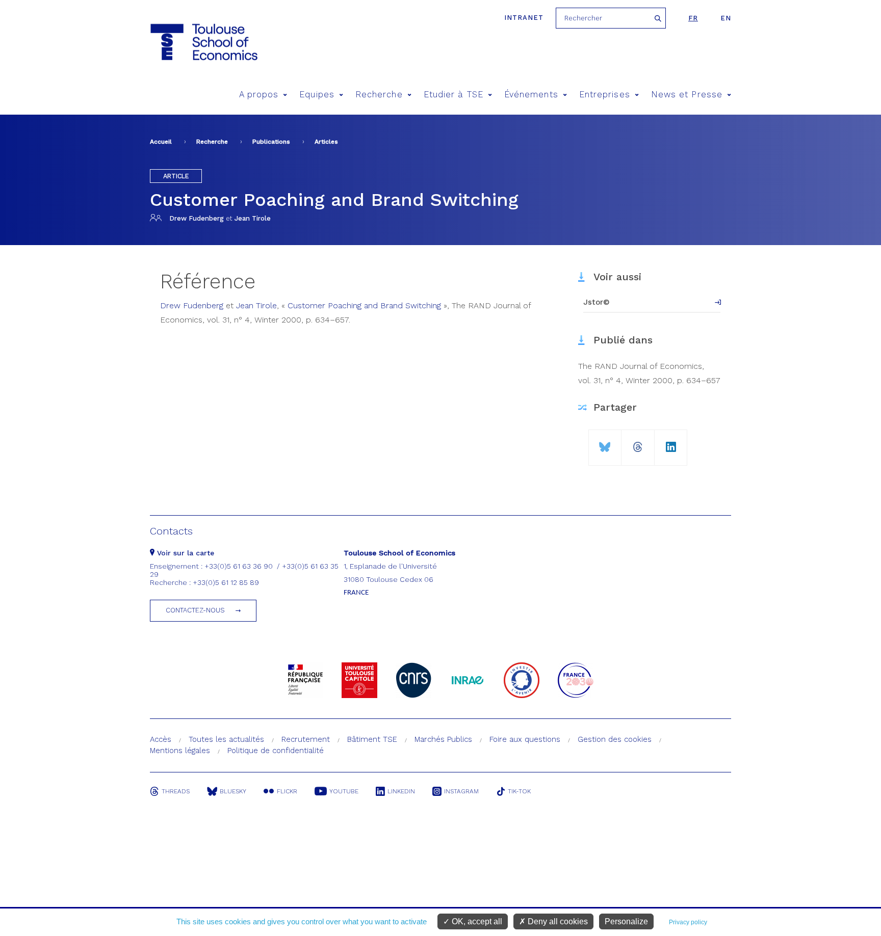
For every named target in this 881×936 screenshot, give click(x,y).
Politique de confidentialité (275, 750)
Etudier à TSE (453, 94)
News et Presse (686, 94)
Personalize (626, 921)
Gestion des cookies (615, 739)
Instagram (461, 791)
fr (693, 18)
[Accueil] (203, 42)
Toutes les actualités (226, 739)
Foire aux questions (524, 739)
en (725, 18)
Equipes (316, 94)
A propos (259, 94)
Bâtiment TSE (372, 739)
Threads (176, 791)
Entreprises (604, 94)
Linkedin (401, 791)
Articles (326, 141)
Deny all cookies (557, 921)
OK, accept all (476, 921)
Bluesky (233, 791)
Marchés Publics (443, 739)
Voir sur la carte (184, 553)
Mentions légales (180, 750)
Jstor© (596, 302)
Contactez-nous (195, 610)
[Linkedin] (671, 443)
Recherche (379, 94)
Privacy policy (688, 922)
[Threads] (637, 443)
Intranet (523, 17)
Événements (531, 94)
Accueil (161, 141)
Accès (160, 739)
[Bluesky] (605, 443)
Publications (271, 141)
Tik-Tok (519, 791)
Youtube (343, 791)
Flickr (287, 791)
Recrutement (305, 739)
